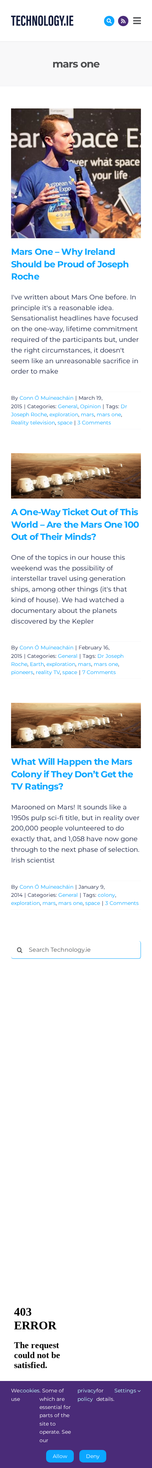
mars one (109, 414)
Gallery (86, 173)
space (65, 422)
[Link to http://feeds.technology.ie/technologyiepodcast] (123, 21)
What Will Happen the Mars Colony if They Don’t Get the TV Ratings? (65, 725)
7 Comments (99, 672)
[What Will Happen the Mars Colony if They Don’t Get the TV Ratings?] (76, 725)
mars (87, 414)
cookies (29, 1390)
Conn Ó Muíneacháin (46, 398)
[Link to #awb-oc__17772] (109, 21)
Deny (93, 1456)
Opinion (90, 406)
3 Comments (94, 422)
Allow (60, 1456)
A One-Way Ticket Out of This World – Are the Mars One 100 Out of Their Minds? (65, 476)
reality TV (48, 672)
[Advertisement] (66, 1076)
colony (106, 895)
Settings (126, 1390)
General (67, 406)
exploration (63, 414)
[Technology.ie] (42, 19)
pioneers (22, 672)
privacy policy (86, 1394)
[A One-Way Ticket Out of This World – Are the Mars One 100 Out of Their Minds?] (76, 476)
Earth (37, 664)
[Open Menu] (136, 21)
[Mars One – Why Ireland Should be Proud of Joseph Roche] (76, 173)
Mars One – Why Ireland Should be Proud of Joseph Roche (65, 173)
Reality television (33, 422)
